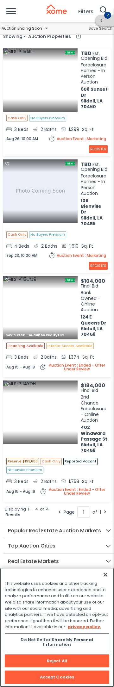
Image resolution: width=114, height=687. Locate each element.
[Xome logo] (57, 9)
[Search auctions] (103, 10)
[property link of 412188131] (40, 412)
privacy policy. (84, 627)
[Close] (105, 575)
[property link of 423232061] (40, 308)
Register (98, 149)
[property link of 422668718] (40, 191)
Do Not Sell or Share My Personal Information (57, 642)
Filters (85, 11)
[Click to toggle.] (46, 28)
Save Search (100, 28)
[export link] (77, 36)
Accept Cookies (57, 677)
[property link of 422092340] (40, 80)
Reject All (57, 661)
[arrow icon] (101, 20)
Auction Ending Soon (22, 28)
